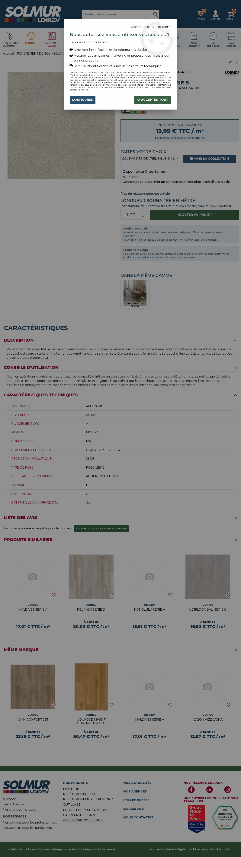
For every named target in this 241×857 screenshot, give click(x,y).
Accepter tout (154, 100)
